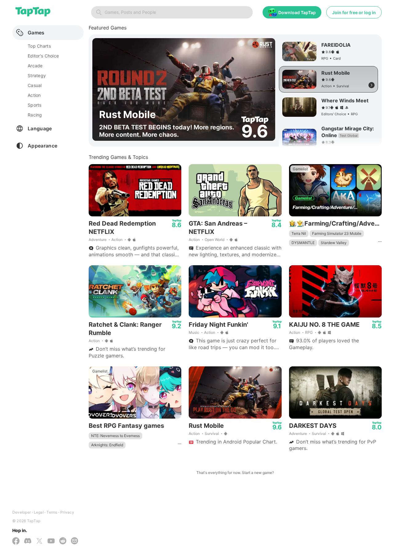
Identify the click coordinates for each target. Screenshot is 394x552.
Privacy (67, 512)
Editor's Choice (43, 55)
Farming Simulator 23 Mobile (336, 233)
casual (35, 85)
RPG (309, 332)
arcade (35, 65)
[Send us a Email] (74, 541)
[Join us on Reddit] (62, 541)
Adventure (98, 239)
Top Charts (39, 46)
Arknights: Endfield (107, 445)
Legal (39, 512)
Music (194, 332)
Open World (214, 239)
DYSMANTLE (303, 242)
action (34, 95)
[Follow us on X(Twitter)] (39, 541)
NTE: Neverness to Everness (115, 435)
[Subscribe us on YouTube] (51, 541)
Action (117, 239)
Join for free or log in (354, 12)
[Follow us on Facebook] (16, 541)
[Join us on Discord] (27, 541)
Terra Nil (298, 233)
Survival (212, 433)
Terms (51, 512)
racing (35, 114)
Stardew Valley (334, 242)
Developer (21, 512)
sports (35, 105)
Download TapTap (297, 12)
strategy (37, 75)
